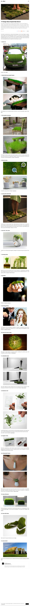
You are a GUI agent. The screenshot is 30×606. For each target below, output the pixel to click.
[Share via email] (23, 31)
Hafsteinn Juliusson (7, 302)
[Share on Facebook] (17, 31)
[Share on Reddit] (21, 31)
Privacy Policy (3, 604)
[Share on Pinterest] (18, 31)
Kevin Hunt (17, 157)
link (1, 112)
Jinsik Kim (14, 190)
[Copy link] (24, 31)
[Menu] (28, 1)
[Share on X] (20, 31)
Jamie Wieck (12, 432)
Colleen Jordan (16, 491)
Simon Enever (24, 387)
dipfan (7, 72)
